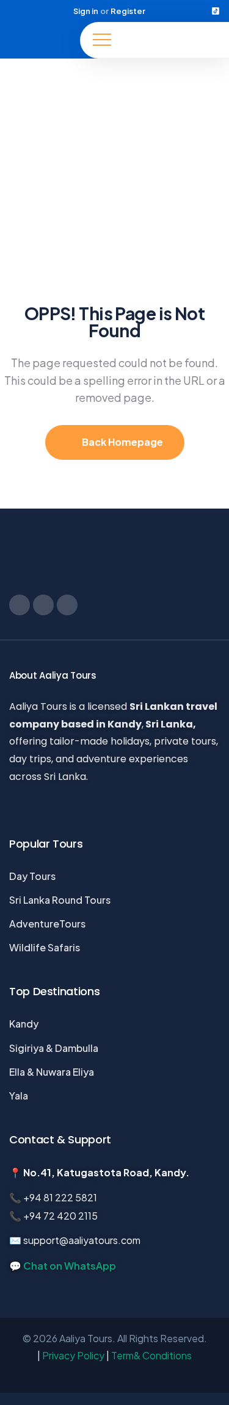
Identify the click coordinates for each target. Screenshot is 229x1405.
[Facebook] (168, 11)
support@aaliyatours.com (81, 1240)
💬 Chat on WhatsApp (62, 1265)
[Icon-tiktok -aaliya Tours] (215, 11)
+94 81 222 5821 (60, 1197)
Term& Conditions (151, 1355)
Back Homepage (121, 441)
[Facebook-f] (19, 605)
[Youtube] (199, 11)
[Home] (40, 40)
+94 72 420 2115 (60, 1215)
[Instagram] (184, 11)
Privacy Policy (73, 1355)
